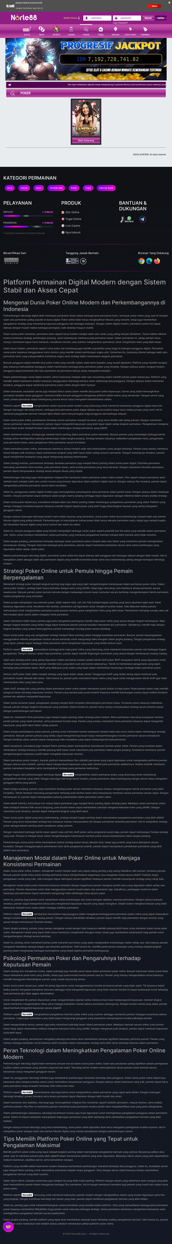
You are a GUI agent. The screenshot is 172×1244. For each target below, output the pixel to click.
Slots (9, 187)
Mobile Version (70, 18)
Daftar (161, 18)
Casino (24, 187)
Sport (38, 187)
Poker (74, 187)
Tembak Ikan (56, 187)
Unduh (154, 6)
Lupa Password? (120, 23)
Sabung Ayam (106, 187)
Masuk (148, 18)
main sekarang (86, 140)
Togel (88, 187)
